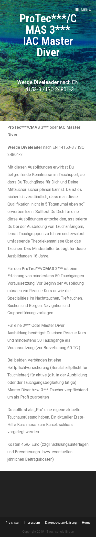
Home (86, 522)
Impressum (32, 522)
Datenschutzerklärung (61, 522)
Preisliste (12, 522)
